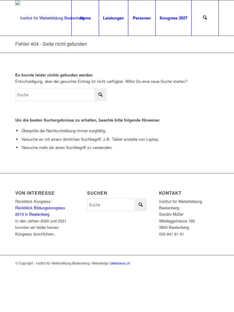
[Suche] (205, 18)
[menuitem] (85, 18)
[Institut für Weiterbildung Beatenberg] (49, 18)
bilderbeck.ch (120, 263)
